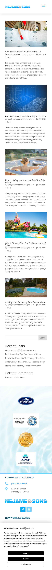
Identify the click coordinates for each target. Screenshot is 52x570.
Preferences (26, 564)
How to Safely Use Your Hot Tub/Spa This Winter (25, 181)
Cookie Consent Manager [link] (13, 528)
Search (42, 338)
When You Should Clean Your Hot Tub (23, 51)
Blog (8, 57)
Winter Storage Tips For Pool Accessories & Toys (25, 244)
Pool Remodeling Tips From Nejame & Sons (25, 116)
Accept (26, 553)
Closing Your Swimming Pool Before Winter (25, 302)
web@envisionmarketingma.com (21, 54)
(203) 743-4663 (19, 483)
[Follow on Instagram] (29, 509)
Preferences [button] (23, 546)
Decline (26, 559)
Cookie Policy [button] (12, 543)
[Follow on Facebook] (22, 509)
